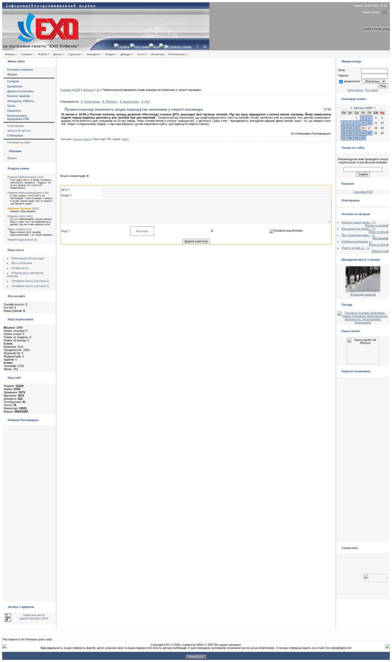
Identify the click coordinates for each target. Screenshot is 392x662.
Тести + (142, 54)
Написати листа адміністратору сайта (33, 616)
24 (369, 133)
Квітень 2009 (363, 108)
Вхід (156, 46)
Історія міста (19, 268)
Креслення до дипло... (356, 228)
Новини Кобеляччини (21, 177)
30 (363, 138)
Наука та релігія (376, 225)
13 (343, 128)
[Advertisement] (196, 75)
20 (343, 133)
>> (374, 222)
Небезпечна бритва (355, 241)
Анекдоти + (94, 54)
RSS (384, 12)
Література (380, 251)
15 (356, 128)
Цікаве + (58, 54)
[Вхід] (197, 46)
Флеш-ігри (158, 54)
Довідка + (127, 54)
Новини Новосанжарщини (24, 192)
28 (350, 138)
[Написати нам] (204, 46)
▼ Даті (145, 101)
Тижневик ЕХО (363, 191)
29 (356, 138)
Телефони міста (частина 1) (30, 280)
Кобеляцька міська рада (27, 258)
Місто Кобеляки (21, 263)
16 (97, 89)
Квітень (88, 89)
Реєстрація (141, 46)
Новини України (19, 208)
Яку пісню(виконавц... (356, 235)
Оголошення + (177, 54)
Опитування (15, 125)
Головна (123, 46)
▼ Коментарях (129, 101)
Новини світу (16, 216)
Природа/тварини (363, 294)
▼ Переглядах (90, 101)
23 (363, 133)
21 (350, 133)
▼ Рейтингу (110, 101)
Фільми (12, 158)
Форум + (111, 54)
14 (350, 128)
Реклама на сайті (18, 142)
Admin (125, 139)
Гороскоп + (75, 54)
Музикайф (380, 238)
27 (343, 138)
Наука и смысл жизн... (357, 222)
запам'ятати (351, 81)
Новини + (11, 54)
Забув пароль (355, 90)
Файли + (43, 54)
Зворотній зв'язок (19, 130)
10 (369, 122)
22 (356, 133)
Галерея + (27, 54)
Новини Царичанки (20, 239)
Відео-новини (16, 229)
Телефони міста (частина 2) (30, 286)
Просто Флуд (378, 231)
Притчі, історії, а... (354, 247)
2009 (77, 89)
